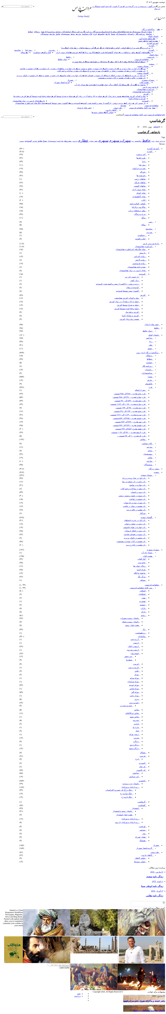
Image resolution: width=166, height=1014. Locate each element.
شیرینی (51, 50)
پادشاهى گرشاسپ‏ (149, 132)
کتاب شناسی (60, 32)
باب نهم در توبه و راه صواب (93, 71)
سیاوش (135, 773)
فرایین (136, 724)
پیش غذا (28, 50)
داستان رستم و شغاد (130, 622)
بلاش (137, 671)
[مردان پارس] (82, 13)
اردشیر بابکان (133, 646)
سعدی (151, 64)
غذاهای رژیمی (78, 48)
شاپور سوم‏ (134, 717)
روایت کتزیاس (139, 256)
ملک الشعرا (59, 141)
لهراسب (142, 826)
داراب (121, 62)
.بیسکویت (37, 52)
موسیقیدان (136, 32)
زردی (132, 141)
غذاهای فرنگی (104, 48)
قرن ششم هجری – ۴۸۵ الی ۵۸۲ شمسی (129, 418)
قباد (137, 731)
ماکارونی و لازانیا (89, 52)
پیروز (137, 699)
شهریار (70, 80)
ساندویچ (17, 50)
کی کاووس (140, 770)
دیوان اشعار (153, 55)
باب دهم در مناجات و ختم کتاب (69, 71)
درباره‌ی (77, 996)
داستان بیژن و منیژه (131, 784)
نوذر (143, 833)
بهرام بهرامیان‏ (133, 682)
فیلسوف (104, 32)
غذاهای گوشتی (141, 52)
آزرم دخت (135, 639)
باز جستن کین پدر (139, 103)
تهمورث (75, 62)
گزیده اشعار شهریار (62, 82)
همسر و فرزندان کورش (111, 96)
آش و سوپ (89, 48)
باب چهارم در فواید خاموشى (70, 75)
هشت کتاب (144, 82)
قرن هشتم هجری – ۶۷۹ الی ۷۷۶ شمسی (129, 425)
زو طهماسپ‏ (94, 62)
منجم (114, 32)
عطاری (83, 140)
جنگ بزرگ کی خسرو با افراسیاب (118, 790)
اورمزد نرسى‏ (133, 667)
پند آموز (142, 39)
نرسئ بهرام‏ (134, 734)
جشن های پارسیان (84, 108)
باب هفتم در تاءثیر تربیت (136, 71)
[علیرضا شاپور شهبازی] (141, 962)
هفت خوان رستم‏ (132, 625)
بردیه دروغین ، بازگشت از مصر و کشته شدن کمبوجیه (101, 103)
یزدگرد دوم (134, 745)
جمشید (143, 62)
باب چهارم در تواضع (67, 69)
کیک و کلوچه (46, 52)
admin (155, 127)
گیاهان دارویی (110, 110)
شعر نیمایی (93, 141)
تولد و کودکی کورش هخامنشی (133, 96)
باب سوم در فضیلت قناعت (92, 75)
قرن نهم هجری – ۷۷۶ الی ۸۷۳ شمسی (130, 422)
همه (42, 32)
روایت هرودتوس (138, 263)
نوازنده (129, 32)
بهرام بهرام (134, 678)
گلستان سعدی (143, 73)
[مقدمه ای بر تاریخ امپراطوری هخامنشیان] (94, 953)
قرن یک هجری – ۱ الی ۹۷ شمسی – (131, 436)
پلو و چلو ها (100, 52)
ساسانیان (103, 62)
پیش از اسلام (140, 390)
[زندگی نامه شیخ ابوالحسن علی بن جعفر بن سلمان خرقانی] (94, 935)
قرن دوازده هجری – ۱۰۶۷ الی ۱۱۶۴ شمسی (127, 404)
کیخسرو (142, 781)
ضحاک (86, 62)
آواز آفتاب (117, 85)
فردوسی (150, 57)
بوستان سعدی (143, 66)
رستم (112, 62)
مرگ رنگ (130, 85)
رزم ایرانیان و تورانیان (130, 787)
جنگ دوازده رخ (126, 794)
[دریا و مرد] (13, 962)
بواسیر (153, 141)
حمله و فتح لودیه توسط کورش (38, 96)
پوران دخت (134, 696)
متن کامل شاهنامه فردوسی (140, 108)
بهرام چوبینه (134, 685)
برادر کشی (127, 103)
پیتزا (62, 48)
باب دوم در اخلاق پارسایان (113, 75)
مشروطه (67, 141)
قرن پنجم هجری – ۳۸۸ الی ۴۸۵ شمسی (129, 394)
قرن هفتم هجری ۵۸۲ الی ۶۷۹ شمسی (130, 429)
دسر (150, 222)
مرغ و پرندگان (144, 48)
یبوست (21, 141)
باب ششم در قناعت (28, 69)
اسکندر (137, 62)
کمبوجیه (145, 101)
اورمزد (136, 664)
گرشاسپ (141, 802)
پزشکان (74, 32)
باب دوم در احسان (109, 69)
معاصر (142, 439)
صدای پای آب (79, 85)
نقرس (34, 141)
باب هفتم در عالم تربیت (136, 78)
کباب (143, 200)
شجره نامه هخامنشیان (141, 92)
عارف (110, 32)
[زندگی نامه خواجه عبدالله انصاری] (141, 935)
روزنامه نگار (87, 32)
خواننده (68, 32)
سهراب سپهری (148, 80)
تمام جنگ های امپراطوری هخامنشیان (30, 103)
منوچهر (142, 830)
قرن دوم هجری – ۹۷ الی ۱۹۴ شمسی (130, 408)
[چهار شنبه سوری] (141, 990)
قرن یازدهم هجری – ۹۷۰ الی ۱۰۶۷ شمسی (128, 432)
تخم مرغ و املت (132, 48)
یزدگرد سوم (134, 748)
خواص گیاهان (108, 112)
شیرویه (136, 720)
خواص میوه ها (97, 112)
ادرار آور (162, 141)
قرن (95, 34)
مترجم (80, 32)
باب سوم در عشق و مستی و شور (88, 69)
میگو (143, 218)
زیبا (150, 341)
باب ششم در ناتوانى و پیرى (27, 75)
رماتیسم (138, 141)
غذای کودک (68, 48)
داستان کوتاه (153, 36)
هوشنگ (142, 841)
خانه (163, 115)
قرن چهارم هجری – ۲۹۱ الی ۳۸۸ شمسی (129, 397)
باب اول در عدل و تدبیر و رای (128, 69)
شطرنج (129, 660)
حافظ (68, 57)
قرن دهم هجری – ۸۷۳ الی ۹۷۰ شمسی (129, 401)
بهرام (137, 675)
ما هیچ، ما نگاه (140, 85)
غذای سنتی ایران (62, 52)
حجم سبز (89, 85)
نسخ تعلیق (42, 141)
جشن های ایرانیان (151, 324)
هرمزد (136, 738)
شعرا (150, 32)
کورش (146, 94)
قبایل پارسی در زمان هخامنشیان (26, 101)
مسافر (124, 85)
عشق (150, 39)
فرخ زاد (136, 727)
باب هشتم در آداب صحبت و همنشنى (112, 78)
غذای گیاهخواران (111, 52)
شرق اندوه (97, 85)
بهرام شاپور (134, 689)
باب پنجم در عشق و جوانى (48, 75)
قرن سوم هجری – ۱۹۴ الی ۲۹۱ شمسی (129, 411)
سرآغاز (143, 69)
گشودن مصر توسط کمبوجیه (56, 103)
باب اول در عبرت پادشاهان (135, 75)
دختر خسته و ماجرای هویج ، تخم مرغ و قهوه (144, 1001)
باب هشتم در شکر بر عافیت (115, 71)
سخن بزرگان (153, 469)
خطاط (123, 32)
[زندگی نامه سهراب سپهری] (46, 962)
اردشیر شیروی (133, 650)
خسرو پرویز (134, 703)
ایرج (137, 759)
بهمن (143, 598)
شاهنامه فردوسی (141, 59)
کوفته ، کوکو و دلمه (118, 48)
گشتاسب (141, 805)
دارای (116, 62)
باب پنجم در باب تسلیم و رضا (47, 69)
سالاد (23, 52)
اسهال (157, 141)
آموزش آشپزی (152, 43)
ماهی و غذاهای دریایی (126, 52)
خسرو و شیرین (126, 706)
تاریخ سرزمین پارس (150, 87)
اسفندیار (135, 808)
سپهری (103, 140)
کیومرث (142, 763)
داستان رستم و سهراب (129, 618)
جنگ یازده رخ (126, 797)
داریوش (42, 101)
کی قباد (142, 767)
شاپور (136, 710)
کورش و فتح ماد (19, 96)
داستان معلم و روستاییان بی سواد (149, 1010)
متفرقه (123, 106)
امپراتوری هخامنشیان (145, 89)
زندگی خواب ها (107, 85)
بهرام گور (135, 692)
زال (143, 629)
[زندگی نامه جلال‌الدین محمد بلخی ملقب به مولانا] (46, 935)
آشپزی (151, 46)
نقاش (119, 32)
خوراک (96, 48)
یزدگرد (136, 741)
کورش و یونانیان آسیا (137, 99)
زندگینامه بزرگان (148, 29)
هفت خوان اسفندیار (124, 815)
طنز (150, 345)
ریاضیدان (144, 32)
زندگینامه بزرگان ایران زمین (147, 353)
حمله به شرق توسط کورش (62, 96)
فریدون (81, 62)
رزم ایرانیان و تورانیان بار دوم (127, 822)
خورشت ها (73, 52)
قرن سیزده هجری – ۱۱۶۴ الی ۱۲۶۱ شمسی (127, 415)
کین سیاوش (134, 777)
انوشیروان (135, 653)
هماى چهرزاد (140, 837)
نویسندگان (96, 32)
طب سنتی (117, 108)
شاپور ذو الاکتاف (132, 713)
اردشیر (136, 643)
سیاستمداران (49, 32)
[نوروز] (94, 990)
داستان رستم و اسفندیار (122, 811)
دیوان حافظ (62, 59)
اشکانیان (130, 62)
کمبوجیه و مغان (74, 103)
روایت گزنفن (140, 260)
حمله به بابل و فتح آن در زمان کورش (87, 96)
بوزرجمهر (128, 656)
